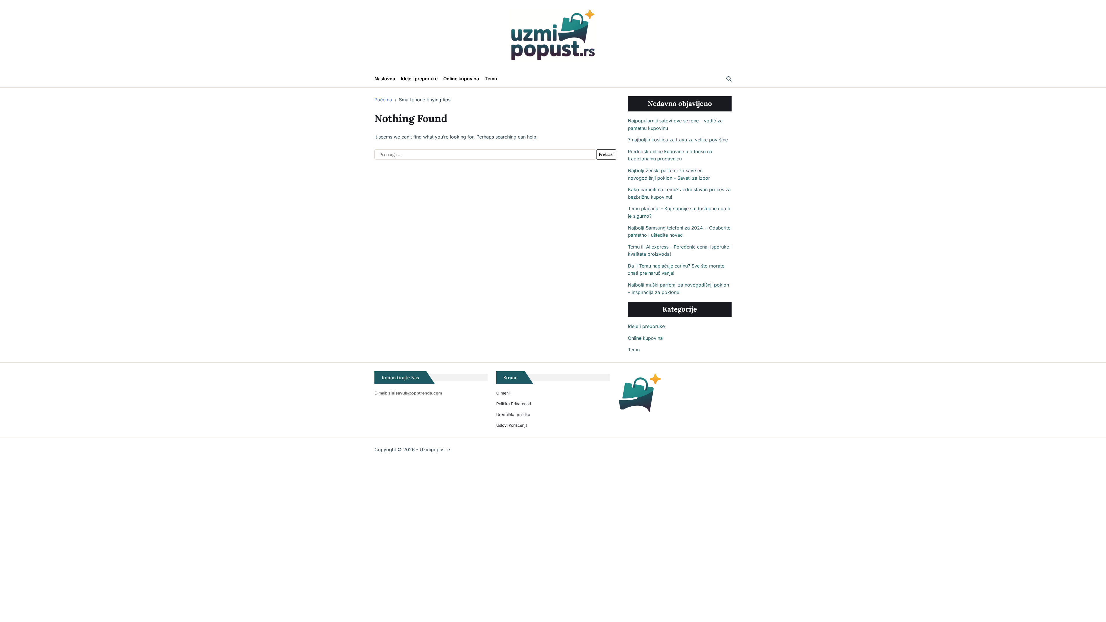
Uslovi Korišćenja (512, 425)
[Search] (729, 79)
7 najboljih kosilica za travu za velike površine (678, 140)
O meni (503, 392)
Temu (491, 78)
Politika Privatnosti (513, 403)
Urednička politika (513, 414)
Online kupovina (461, 78)
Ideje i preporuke (419, 78)
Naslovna (384, 78)
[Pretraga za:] (485, 154)
